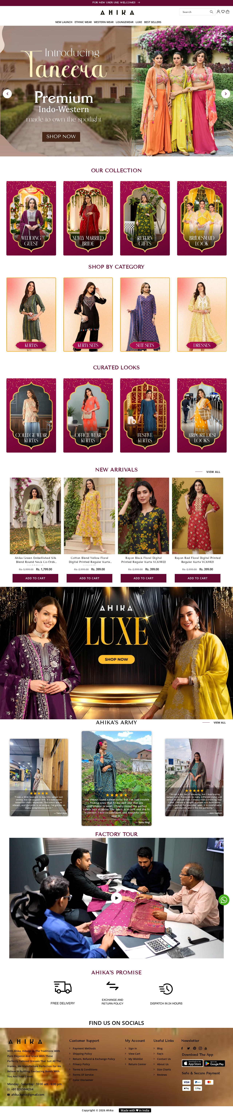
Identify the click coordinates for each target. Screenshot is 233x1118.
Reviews (161, 1074)
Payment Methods (84, 1048)
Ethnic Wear (83, 22)
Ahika (110, 1110)
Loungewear (124, 22)
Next (225, 93)
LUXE (139, 22)
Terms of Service (83, 1074)
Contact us (163, 1059)
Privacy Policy (81, 1064)
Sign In (132, 1048)
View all (213, 472)
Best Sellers (152, 22)
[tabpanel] (116, 91)
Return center (137, 1064)
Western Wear (104, 22)
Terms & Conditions (84, 1069)
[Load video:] (116, 898)
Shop (102, 653)
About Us (162, 1064)
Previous (7, 93)
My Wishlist (135, 1059)
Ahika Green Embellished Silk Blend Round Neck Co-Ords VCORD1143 (35, 562)
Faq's (159, 1053)
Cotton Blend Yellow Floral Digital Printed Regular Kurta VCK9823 (89, 562)
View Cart (134, 1053)
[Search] (212, 12)
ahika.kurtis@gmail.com (27, 1095)
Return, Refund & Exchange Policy (93, 1059)
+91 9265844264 (22, 1089)
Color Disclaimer (82, 1080)
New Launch (63, 22)
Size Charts (163, 1069)
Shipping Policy (82, 1053)
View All (220, 722)
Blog (159, 1048)
